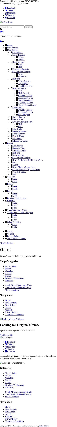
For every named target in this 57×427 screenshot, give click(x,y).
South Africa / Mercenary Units (18, 285)
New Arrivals (11, 303)
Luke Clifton (44, 426)
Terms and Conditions (14, 315)
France (8, 276)
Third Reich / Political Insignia (18, 287)
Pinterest (10, 15)
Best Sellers (10, 305)
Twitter (10, 10)
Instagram (11, 13)
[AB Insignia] (6, 22)
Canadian (9, 271)
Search (29, 27)
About (8, 307)
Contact (8, 310)
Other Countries (12, 290)
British (8, 269)
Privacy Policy (11, 312)
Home (7, 300)
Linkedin (11, 17)
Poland (8, 273)
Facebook (11, 8)
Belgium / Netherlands (14, 278)
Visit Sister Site (6, 335)
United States (10, 266)
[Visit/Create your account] (1, 41)
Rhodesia (9, 281)
